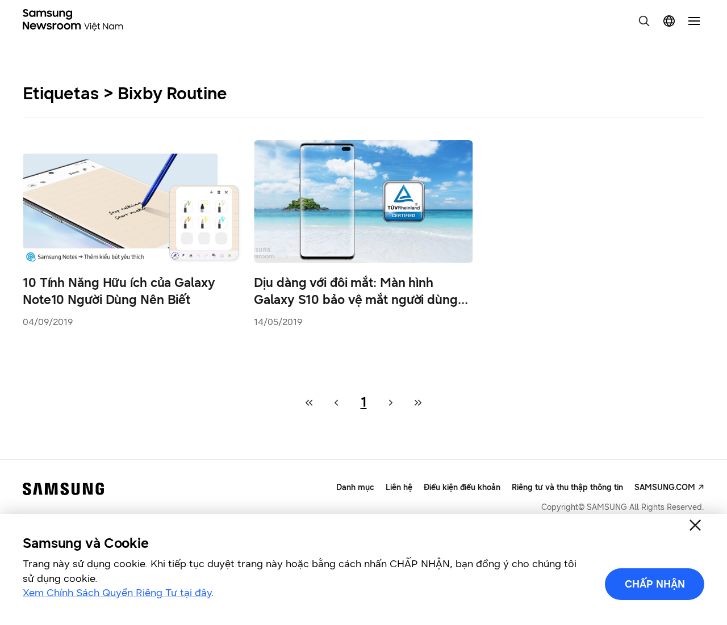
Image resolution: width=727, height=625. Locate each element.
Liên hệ (399, 487)
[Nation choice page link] (669, 21)
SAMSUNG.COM (664, 487)
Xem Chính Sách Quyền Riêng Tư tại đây (117, 592)
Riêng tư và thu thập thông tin (567, 487)
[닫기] (695, 525)
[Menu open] (694, 21)
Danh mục (355, 487)
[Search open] (644, 21)
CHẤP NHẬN (655, 584)
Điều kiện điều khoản (462, 487)
